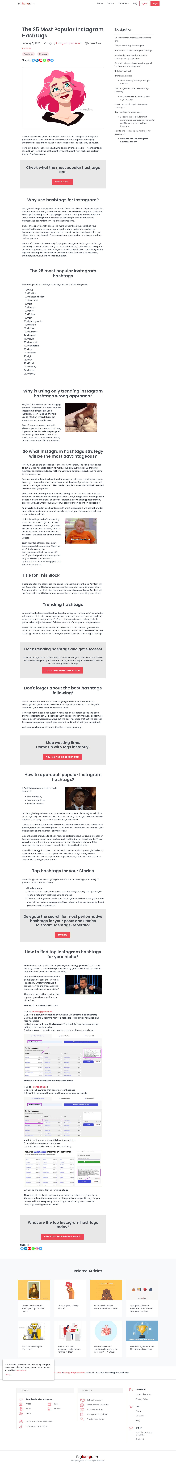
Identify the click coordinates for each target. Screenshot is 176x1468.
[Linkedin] (37, 60)
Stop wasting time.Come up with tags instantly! (135, 98)
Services (122, 3)
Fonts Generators (95, 1409)
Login (155, 3)
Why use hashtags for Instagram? (130, 45)
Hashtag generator (42, 1011)
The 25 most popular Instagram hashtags (133, 50)
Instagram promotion (68, 43)
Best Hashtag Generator (98, 1404)
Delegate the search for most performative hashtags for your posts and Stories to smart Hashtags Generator (137, 121)
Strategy (43, 54)
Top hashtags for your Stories (128, 112)
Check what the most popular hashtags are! (133, 39)
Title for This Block (123, 71)
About (138, 1411)
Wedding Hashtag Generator (144, 1433)
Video (28, 1408)
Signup (144, 3)
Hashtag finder (39, 1086)
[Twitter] (33, 60)
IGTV (56, 1404)
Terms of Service (143, 1394)
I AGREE (8, 1375)
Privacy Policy (142, 1399)
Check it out (62, 181)
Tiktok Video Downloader (37, 1426)
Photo (28, 1404)
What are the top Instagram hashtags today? (134, 140)
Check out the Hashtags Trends (62, 1236)
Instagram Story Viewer (97, 1414)
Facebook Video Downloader (39, 1421)
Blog (135, 3)
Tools (110, 3)
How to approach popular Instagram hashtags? (131, 106)
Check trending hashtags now (62, 670)
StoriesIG (140, 1439)
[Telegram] (52, 60)
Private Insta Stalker (96, 1419)
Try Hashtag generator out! (62, 757)
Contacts (140, 1416)
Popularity (28, 54)
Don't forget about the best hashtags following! (132, 90)
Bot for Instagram (95, 1400)
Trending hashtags (123, 76)
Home (100, 3)
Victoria (26, 48)
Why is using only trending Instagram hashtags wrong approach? (131, 57)
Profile (28, 1413)
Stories (57, 1408)
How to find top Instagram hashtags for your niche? (132, 132)
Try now (62, 935)
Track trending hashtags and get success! (135, 82)
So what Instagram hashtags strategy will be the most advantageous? (133, 64)
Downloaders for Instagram (39, 1399)
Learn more (21, 1370)
